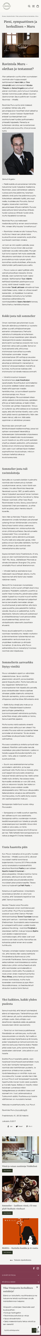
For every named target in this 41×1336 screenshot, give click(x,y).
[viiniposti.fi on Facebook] (34, 1268)
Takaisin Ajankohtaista (22, 1260)
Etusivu (4, 16)
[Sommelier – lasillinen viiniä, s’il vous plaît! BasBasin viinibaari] (20, 1189)
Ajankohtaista (11, 16)
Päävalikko (8, 1282)
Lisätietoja (9, 1275)
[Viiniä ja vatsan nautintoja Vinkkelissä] (20, 1149)
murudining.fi (21, 1110)
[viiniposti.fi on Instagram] (38, 1268)
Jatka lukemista (7, 1170)
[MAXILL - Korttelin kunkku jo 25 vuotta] (20, 1231)
